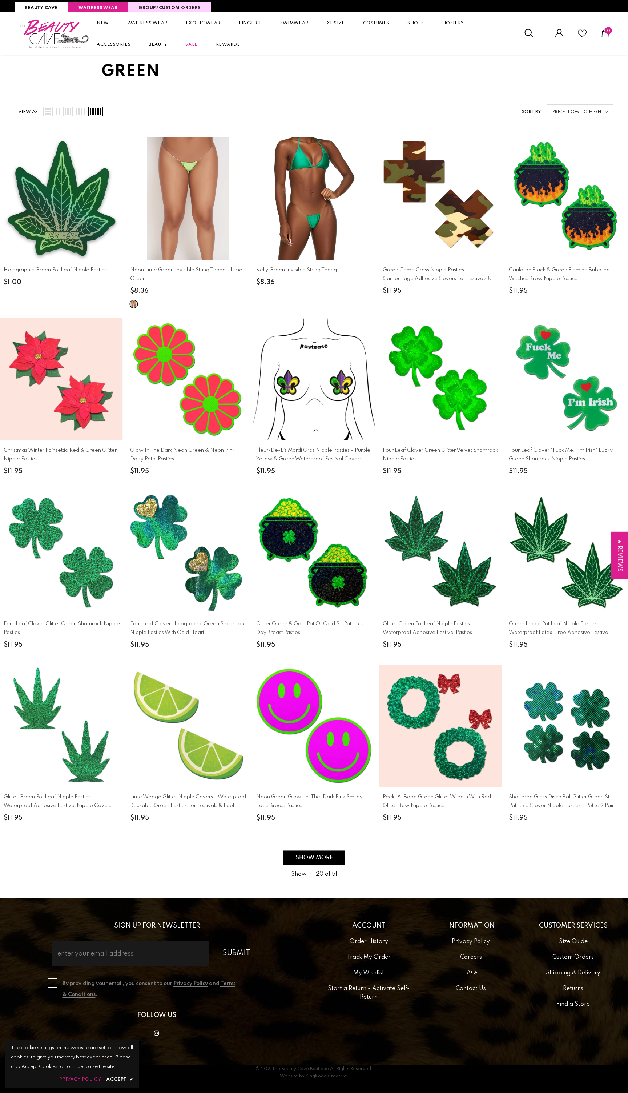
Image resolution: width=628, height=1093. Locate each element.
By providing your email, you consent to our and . (149, 989)
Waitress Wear (97, 8)
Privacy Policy (190, 983)
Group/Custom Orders (169, 8)
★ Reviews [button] (619, 555)
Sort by (531, 112)
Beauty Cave (41, 8)
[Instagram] (156, 1033)
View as (28, 112)
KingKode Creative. (327, 1076)
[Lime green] (133, 304)
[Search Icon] (532, 33)
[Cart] (605, 36)
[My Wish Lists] (582, 36)
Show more (314, 858)
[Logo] (54, 34)
